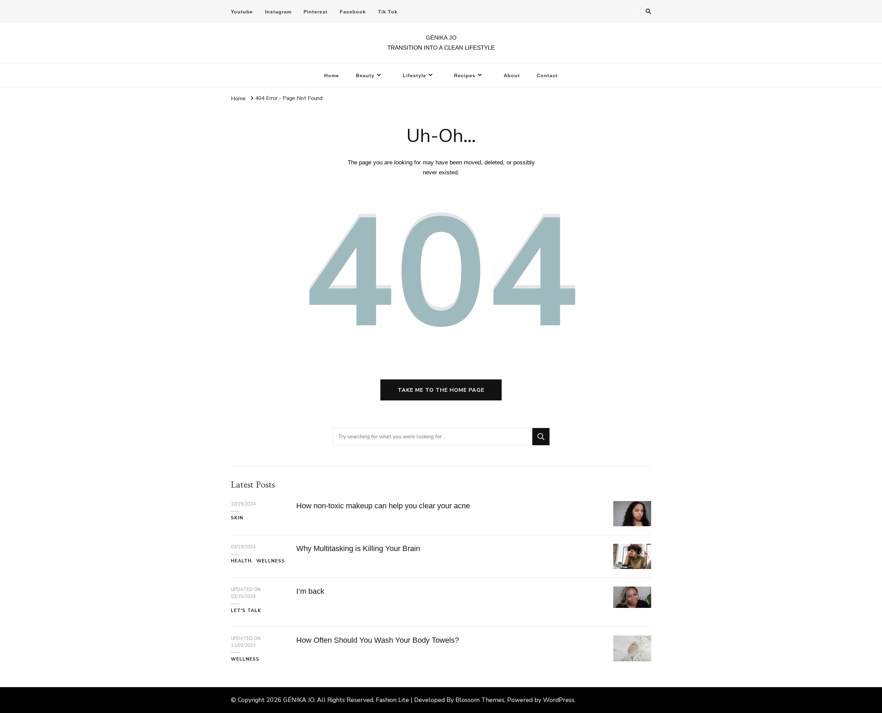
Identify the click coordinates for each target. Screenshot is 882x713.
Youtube (242, 11)
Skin (237, 518)
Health (241, 561)
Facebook (353, 11)
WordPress (558, 700)
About (512, 75)
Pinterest (316, 11)
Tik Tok (388, 11)
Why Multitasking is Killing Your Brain (358, 548)
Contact (547, 75)
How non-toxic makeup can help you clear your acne (383, 505)
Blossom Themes (479, 700)
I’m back (310, 591)
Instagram (278, 11)
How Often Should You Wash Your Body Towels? (377, 640)
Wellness (270, 561)
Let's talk (246, 611)
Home (331, 75)
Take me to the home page (441, 390)
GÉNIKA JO (441, 37)
